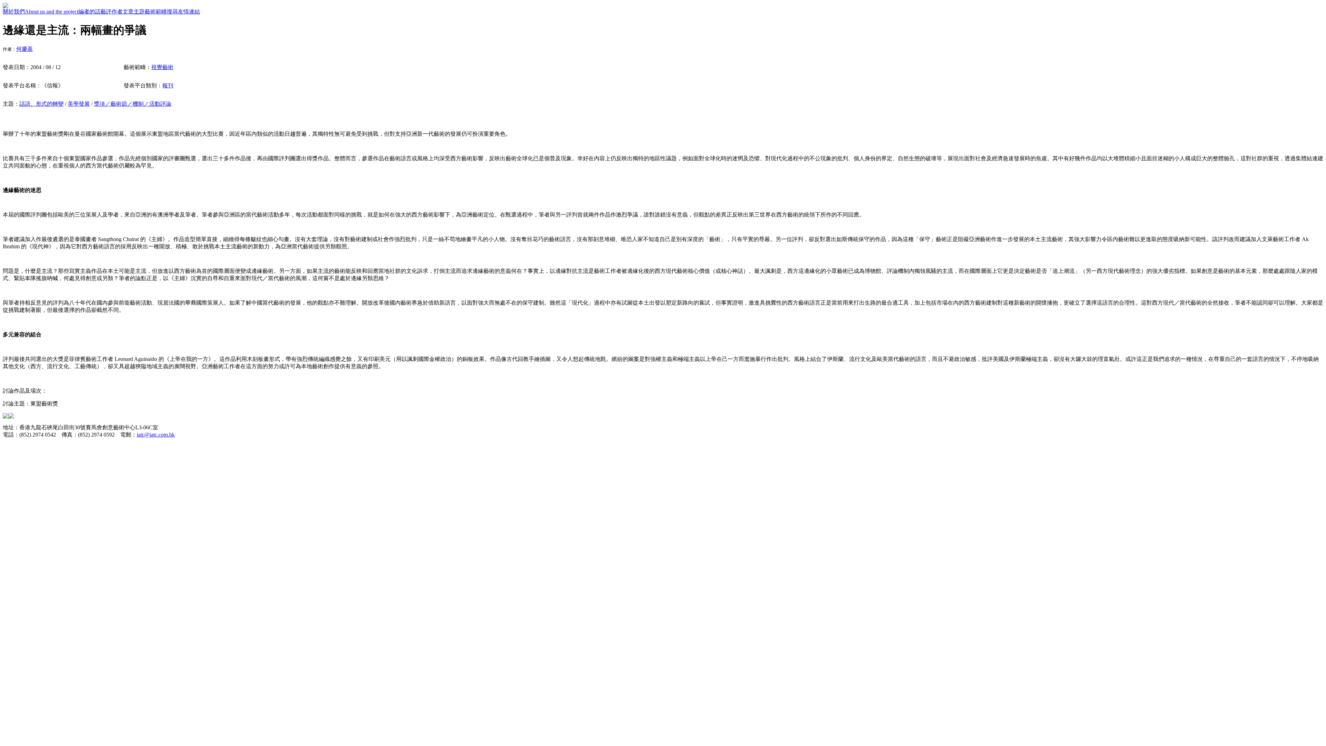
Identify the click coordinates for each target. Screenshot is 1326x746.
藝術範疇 (156, 12)
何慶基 (24, 49)
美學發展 (79, 104)
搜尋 (172, 12)
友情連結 (189, 12)
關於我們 (14, 12)
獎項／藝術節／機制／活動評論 (132, 104)
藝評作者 (111, 12)
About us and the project (51, 12)
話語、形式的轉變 (41, 104)
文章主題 (134, 12)
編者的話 (89, 12)
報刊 (167, 85)
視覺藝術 (162, 67)
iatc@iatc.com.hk (156, 435)
